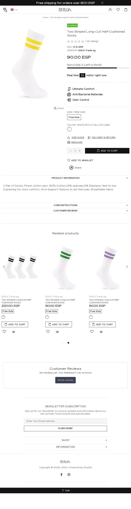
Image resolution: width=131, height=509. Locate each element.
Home (45, 17)
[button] (14, 9)
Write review (65, 380)
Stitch (65, 9)
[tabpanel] (22, 291)
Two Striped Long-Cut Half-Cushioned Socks (17, 301)
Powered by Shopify (80, 467)
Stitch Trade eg (87, 50)
